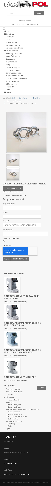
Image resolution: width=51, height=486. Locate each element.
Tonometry (11, 424)
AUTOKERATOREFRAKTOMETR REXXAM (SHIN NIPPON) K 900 (22, 324)
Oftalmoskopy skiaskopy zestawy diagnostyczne (23, 409)
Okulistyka (36, 98)
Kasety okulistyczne (14, 405)
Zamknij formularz (20, 259)
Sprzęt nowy (23, 98)
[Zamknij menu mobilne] (4, 29)
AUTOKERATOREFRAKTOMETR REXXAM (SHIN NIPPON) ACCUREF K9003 (22, 351)
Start (13, 98)
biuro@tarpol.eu (25, 21)
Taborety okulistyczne (15, 421)
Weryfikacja (8, 245)
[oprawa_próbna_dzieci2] (26, 132)
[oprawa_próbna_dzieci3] (12, 174)
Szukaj (39, 13)
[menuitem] (7, 31)
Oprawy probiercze (14, 101)
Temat (6, 221)
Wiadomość (8, 230)
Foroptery (11, 402)
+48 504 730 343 (32, 24)
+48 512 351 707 (18, 24)
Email (5, 212)
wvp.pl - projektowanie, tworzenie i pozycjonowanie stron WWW (29, 482)
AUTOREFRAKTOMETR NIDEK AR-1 (20, 377)
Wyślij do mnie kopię (11, 238)
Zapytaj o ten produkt (12, 188)
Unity (10, 426)
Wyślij (6, 259)
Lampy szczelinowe (14, 407)
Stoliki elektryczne (14, 419)
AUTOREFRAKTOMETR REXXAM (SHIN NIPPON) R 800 (21, 297)
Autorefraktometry (14, 400)
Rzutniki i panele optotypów (17, 416)
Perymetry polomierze (15, 414)
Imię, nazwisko (9, 204)
